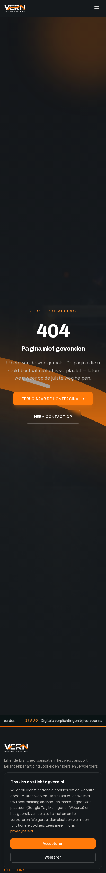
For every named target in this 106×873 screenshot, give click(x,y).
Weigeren (53, 857)
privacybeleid (21, 831)
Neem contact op (53, 416)
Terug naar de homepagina (50, 398)
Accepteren (53, 843)
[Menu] (97, 8)
